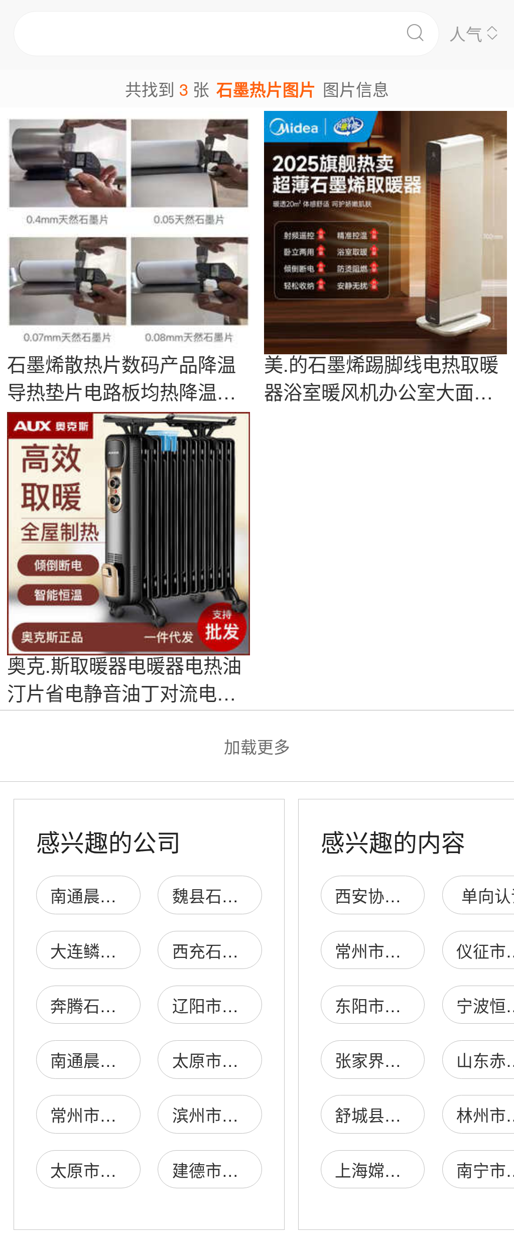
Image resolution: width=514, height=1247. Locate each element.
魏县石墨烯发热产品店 (255, 895)
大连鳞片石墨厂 (108, 950)
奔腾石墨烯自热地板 (124, 1005)
